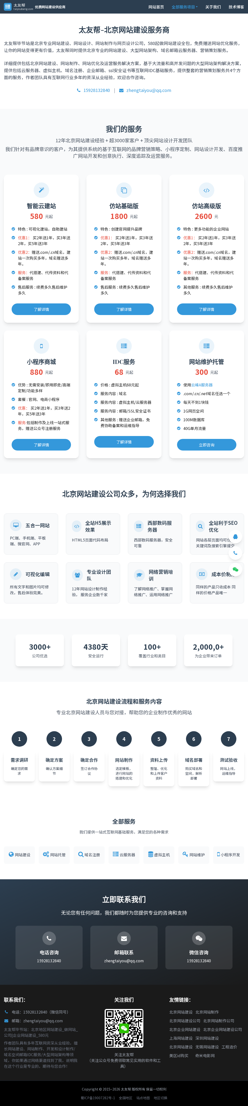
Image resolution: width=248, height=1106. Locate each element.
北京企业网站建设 (184, 1029)
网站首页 (156, 7)
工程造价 (229, 1047)
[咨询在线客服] (235, 536)
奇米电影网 (205, 1055)
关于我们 (213, 7)
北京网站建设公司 (184, 1020)
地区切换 (160, 1097)
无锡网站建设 (207, 1047)
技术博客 (236, 7)
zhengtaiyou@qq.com (148, 90)
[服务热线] (235, 553)
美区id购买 (178, 1055)
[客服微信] (235, 569)
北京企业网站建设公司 (222, 1029)
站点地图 (143, 1097)
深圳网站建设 (207, 1038)
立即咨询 (206, 445)
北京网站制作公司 (218, 1020)
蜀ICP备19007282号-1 (98, 1097)
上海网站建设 (181, 1038)
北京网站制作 (207, 1012)
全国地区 (125, 1097)
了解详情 (41, 309)
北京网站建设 (181, 1012)
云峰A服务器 (202, 385)
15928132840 (96, 90)
